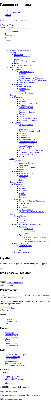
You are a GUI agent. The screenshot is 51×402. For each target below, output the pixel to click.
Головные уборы (21, 244)
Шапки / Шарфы (25, 246)
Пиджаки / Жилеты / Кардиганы (32, 201)
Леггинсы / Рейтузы (27, 144)
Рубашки (22, 101)
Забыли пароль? (6, 285)
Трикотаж (23, 197)
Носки (26, 233)
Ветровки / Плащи (26, 72)
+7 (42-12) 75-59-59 (14, 21)
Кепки (21, 250)
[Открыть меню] (1, 23)
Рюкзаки (22, 220)
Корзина (8, 39)
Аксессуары (14, 53)
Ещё (11, 214)
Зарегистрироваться (15, 283)
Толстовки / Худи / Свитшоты (31, 150)
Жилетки (22, 74)
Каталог (12, 25)
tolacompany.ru (16, 399)
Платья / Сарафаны (26, 146)
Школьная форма (16, 182)
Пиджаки (23, 99)
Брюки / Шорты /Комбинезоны (31, 212)
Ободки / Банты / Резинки (24, 61)
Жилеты (22, 195)
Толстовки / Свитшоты (28, 103)
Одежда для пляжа (21, 252)
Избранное (9, 35)
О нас (7, 10)
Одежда (12, 95)
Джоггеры (23, 116)
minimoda (8, 383)
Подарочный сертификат (19, 50)
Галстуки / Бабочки (22, 57)
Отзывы (8, 324)
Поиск (2, 27)
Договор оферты (33, 395)
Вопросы (8, 17)
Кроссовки (23, 165)
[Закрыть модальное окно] (1, 268)
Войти (3, 283)
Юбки (21, 157)
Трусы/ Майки (29, 231)
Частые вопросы (11, 359)
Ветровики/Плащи (26, 86)
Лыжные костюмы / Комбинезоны (33, 80)
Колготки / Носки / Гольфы (35, 237)
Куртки (22, 76)
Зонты (16, 59)
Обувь (11, 159)
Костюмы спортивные (28, 120)
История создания (12, 321)
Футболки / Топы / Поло (29, 152)
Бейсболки (23, 248)
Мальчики (18, 84)
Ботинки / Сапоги (26, 163)
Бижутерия (18, 55)
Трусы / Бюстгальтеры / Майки (36, 241)
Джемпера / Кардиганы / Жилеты (32, 131)
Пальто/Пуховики (26, 93)
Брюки (21, 110)
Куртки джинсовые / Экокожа (31, 78)
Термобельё (28, 229)
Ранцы (21, 218)
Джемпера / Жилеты (27, 112)
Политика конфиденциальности (13, 395)
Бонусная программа (13, 363)
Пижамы (27, 239)
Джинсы (22, 114)
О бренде (8, 319)
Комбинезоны (24, 89)
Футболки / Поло (26, 106)
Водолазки (23, 129)
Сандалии (23, 178)
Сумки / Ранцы (20, 216)
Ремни (16, 63)
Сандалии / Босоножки (28, 167)
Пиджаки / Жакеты (26, 148)
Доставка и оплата (12, 13)
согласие (34, 295)
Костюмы (23, 191)
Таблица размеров (12, 361)
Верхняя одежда (16, 67)
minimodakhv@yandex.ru (14, 379)
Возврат (8, 15)
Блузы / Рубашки (26, 125)
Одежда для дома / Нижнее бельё (27, 224)
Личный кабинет (12, 32)
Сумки (21, 222)
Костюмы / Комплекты (28, 118)
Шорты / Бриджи (26, 108)
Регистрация (5, 308)
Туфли (21, 169)
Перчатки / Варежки (22, 65)
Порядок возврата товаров (15, 355)
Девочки (17, 70)
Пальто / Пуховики (26, 82)
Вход (13, 308)
